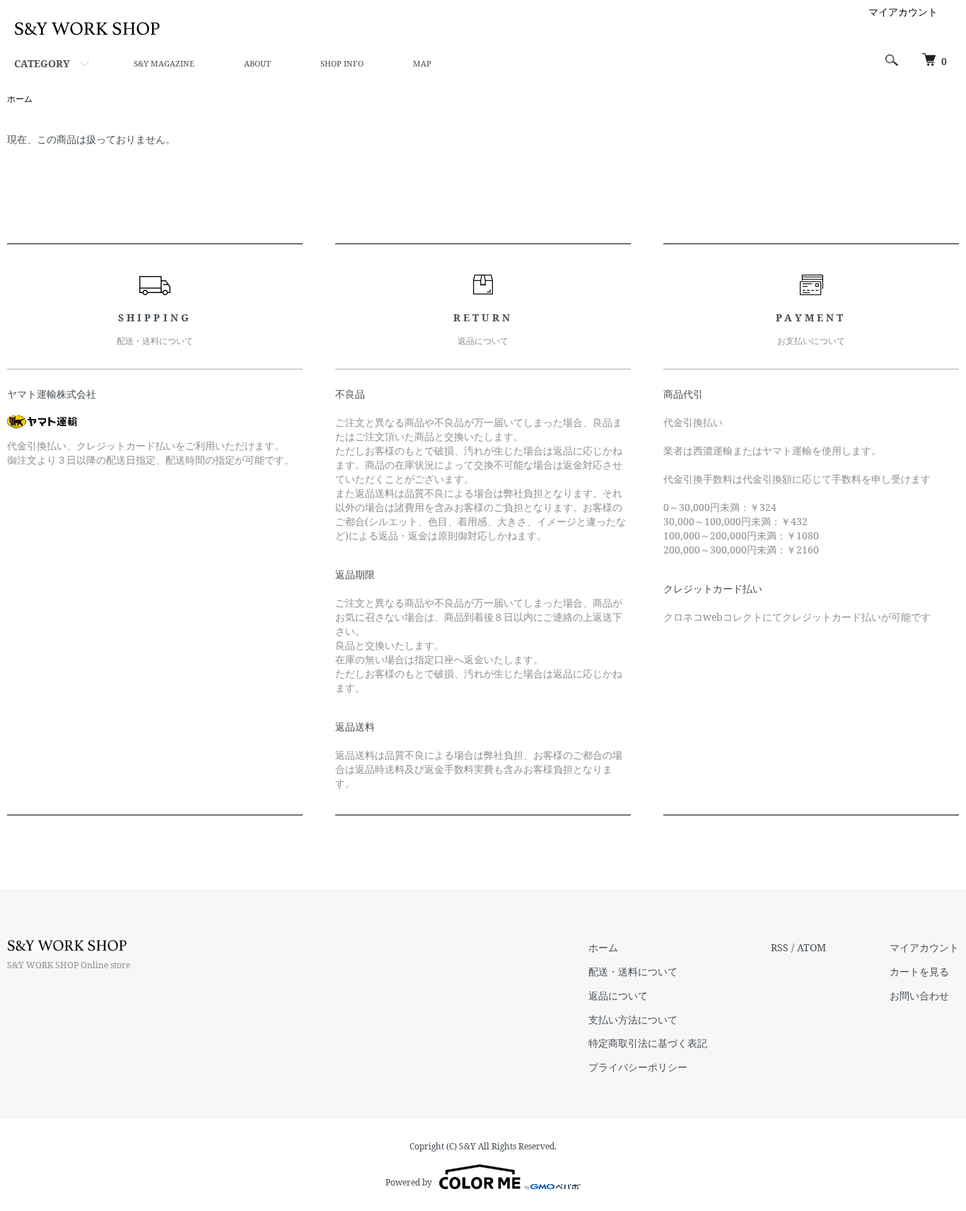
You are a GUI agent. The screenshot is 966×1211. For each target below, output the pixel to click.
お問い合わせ (919, 995)
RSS (779, 947)
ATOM (811, 947)
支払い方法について (632, 1019)
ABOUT (257, 63)
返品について (618, 995)
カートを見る (919, 971)
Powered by (408, 1182)
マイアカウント (903, 11)
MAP (422, 63)
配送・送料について (632, 971)
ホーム (20, 99)
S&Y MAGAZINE (164, 63)
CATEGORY (42, 63)
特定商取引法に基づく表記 (647, 1043)
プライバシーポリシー (637, 1067)
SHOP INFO (341, 63)
